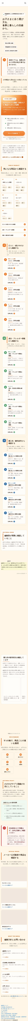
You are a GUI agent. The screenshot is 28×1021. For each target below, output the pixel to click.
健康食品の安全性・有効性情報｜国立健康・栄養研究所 (13, 1016)
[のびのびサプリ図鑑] (14, 3)
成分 (9, 187)
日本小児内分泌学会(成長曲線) (8, 1018)
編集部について (4, 1005)
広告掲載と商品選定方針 (6, 1007)
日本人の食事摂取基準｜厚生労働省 (9, 1013)
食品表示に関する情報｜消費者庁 (8, 1015)
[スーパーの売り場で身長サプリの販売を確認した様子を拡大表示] (11, 686)
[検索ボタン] (25, 3)
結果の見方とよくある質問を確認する (13, 157)
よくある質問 (4, 1010)
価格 (17, 190)
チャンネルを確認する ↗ (7, 885)
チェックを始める (13, 133)
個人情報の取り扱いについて (17, 996)
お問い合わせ (4, 1012)
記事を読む (11, 268)
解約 (4, 190)
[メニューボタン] (2, 3)
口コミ (5, 187)
